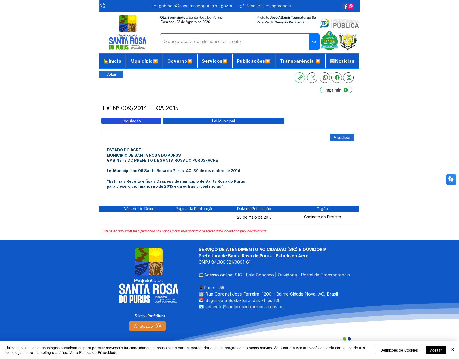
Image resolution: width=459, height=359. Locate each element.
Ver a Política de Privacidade (93, 352)
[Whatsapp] (325, 77)
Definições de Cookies (399, 350)
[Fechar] (452, 350)
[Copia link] (300, 77)
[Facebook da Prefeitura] (345, 6)
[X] (312, 77)
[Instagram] (348, 77)
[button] (144, 61)
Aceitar (436, 350)
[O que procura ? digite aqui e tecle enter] (314, 42)
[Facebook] (337, 77)
